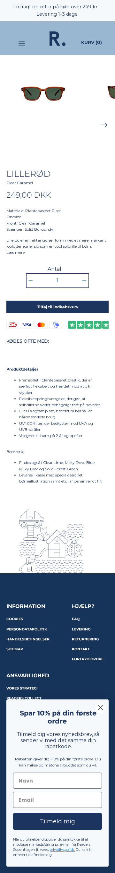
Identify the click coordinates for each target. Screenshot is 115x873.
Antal (54, 269)
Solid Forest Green (61, 468)
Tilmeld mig (57, 821)
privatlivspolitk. (62, 849)
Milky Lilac (28, 468)
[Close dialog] (100, 707)
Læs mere (15, 252)
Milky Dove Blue (80, 462)
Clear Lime (53, 462)
